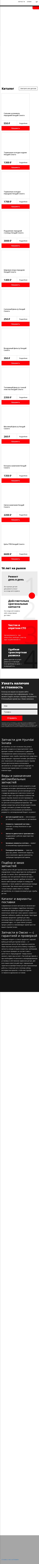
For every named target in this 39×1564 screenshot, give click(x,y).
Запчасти (21, 1)
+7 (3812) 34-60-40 (28, 5)
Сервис (29, 1)
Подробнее (23, 123)
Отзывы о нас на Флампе (10, 1559)
